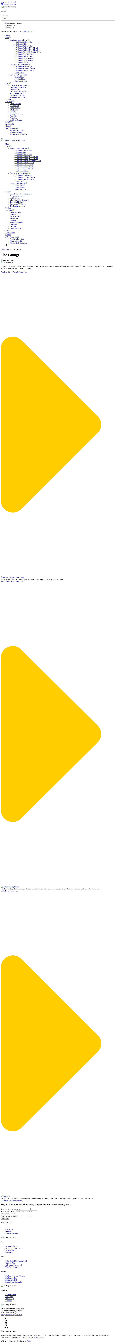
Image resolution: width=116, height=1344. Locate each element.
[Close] (8, 7)
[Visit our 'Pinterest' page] (6, 1326)
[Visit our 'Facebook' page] (6, 1319)
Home (3, 249)
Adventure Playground (13, 1265)
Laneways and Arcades (13, 1282)
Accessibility (10, 1250)
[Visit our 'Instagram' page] (6, 1323)
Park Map (8, 1252)
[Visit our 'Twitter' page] (6, 1321)
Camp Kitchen (10, 1295)
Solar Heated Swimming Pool (16, 1261)
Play (8, 249)
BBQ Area (9, 1297)
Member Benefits (11, 1233)
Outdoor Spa (10, 1263)
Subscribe (5, 1218)
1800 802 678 (28, 32)
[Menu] (2, 138)
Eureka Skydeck (11, 1280)
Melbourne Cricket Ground (15, 1276)
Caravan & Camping (12, 1248)
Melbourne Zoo (11, 1278)
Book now (11, 1200)
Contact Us (9, 1229)
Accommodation (11, 1246)
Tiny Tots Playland (12, 1267)
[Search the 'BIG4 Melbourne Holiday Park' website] (6, 245)
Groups (8, 1231)
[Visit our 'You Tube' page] (6, 1328)
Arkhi (29, 1341)
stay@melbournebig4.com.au (11, 1315)
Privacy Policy (39, 1337)
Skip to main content (8, 2)
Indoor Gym (9, 1299)
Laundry (8, 1301)
